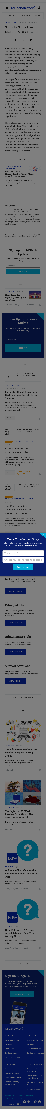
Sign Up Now (23, 567)
